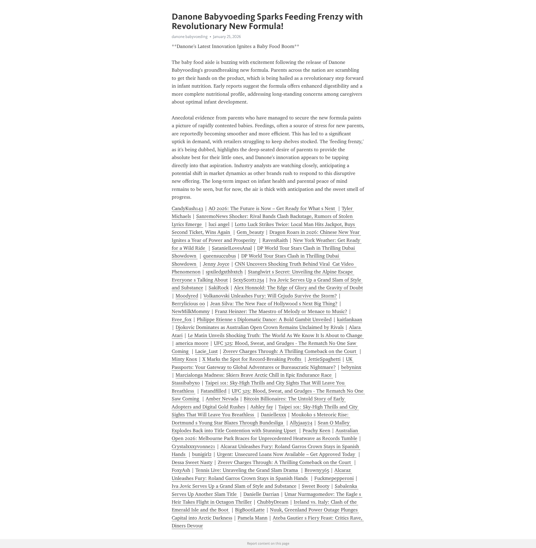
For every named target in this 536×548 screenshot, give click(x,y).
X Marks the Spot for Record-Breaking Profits (252, 359)
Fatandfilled (213, 391)
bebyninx (351, 367)
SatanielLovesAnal (232, 248)
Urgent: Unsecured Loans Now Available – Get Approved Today (286, 454)
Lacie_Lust (206, 351)
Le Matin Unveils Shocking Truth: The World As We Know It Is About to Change (276, 335)
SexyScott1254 (248, 280)
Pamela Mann (252, 518)
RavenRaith (275, 240)
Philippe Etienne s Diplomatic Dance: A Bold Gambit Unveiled (264, 319)
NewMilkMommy (191, 311)
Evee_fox (182, 319)
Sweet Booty (315, 486)
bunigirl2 (202, 454)
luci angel (219, 224)
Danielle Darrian (261, 494)
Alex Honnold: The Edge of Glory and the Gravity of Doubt (298, 288)
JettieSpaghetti (324, 359)
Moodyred (187, 296)
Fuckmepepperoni (334, 478)
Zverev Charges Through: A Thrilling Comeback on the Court (290, 351)
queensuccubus (219, 256)
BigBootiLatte (250, 510)
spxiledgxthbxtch (224, 272)
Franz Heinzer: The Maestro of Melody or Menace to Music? (281, 311)
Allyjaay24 (301, 423)
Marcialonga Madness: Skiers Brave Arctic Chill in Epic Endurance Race (254, 375)
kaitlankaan (349, 319)
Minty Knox (184, 359)
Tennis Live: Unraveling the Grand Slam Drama (247, 470)
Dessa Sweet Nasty (192, 462)
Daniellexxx (273, 415)
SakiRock (219, 288)
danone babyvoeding (190, 36)
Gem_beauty (250, 232)
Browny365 (317, 470)
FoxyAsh (181, 470)
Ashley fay (261, 407)
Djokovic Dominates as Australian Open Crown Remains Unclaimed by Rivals (260, 327)
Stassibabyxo (186, 383)
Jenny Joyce (216, 264)
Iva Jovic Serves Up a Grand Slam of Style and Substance (234, 486)
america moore (192, 343)
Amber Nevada (222, 399)
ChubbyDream (272, 502)
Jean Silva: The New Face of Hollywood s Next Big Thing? (274, 304)
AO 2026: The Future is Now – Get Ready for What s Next (272, 208)
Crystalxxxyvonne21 (193, 446)
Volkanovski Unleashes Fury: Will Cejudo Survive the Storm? (270, 296)
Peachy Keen (316, 430)
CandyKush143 (187, 208)
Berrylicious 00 (188, 304)
